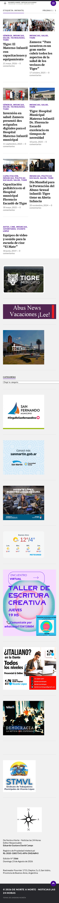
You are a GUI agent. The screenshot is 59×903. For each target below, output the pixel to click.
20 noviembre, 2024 (39, 205)
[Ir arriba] (53, 883)
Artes (6, 227)
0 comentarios (12, 64)
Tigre (6, 40)
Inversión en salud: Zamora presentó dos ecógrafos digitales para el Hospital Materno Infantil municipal (15, 126)
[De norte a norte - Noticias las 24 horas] (29, 3)
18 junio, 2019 (9, 251)
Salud (6, 38)
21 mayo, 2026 (10, 63)
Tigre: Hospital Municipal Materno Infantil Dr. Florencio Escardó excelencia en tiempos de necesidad (42, 124)
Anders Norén (19, 898)
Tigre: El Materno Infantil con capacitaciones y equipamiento (15, 51)
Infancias (18, 36)
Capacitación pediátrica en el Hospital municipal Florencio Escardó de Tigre (15, 194)
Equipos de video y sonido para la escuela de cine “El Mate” (15, 241)
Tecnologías (18, 38)
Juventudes (9, 229)
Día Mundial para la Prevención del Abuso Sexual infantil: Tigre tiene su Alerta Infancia (42, 191)
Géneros (7, 36)
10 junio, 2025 (36, 142)
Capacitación (10, 176)
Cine (12, 227)
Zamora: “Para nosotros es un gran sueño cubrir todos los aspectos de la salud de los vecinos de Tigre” (41, 55)
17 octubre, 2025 (38, 72)
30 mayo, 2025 (10, 207)
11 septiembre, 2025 (12, 144)
